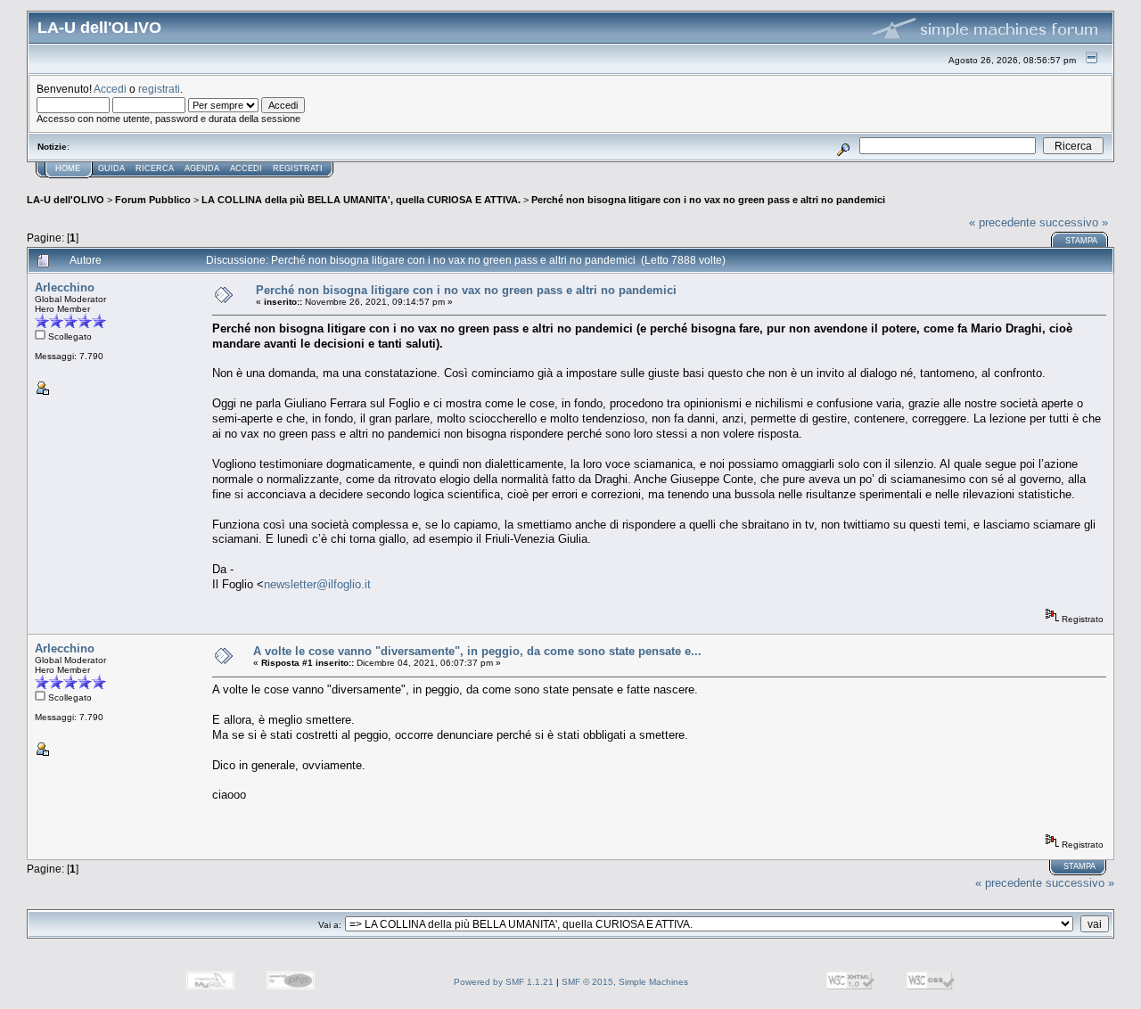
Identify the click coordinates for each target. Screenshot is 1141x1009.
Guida (111, 168)
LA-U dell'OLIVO (65, 199)
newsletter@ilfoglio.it (317, 584)
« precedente (1002, 222)
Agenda (202, 168)
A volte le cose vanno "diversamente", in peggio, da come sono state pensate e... (477, 651)
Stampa (1081, 240)
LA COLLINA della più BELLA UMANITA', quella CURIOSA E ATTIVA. (361, 199)
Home (67, 168)
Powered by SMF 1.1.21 (504, 982)
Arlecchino (64, 287)
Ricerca (154, 168)
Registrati (298, 168)
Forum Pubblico (153, 199)
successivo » (1073, 222)
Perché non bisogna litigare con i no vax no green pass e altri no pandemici (708, 199)
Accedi (110, 88)
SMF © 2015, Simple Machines (625, 982)
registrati (159, 88)
